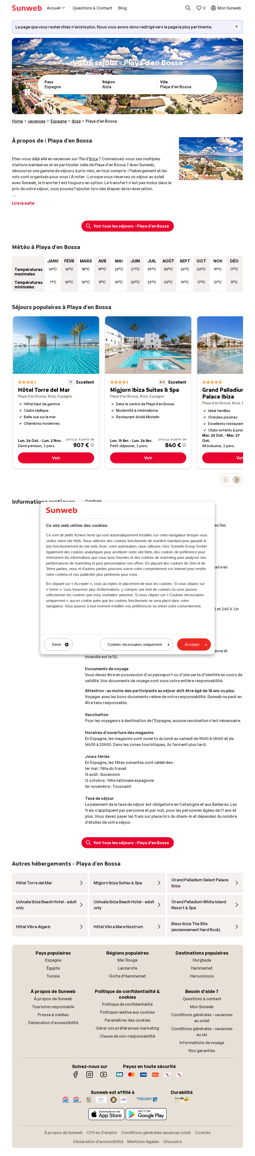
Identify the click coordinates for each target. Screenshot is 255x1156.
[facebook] (76, 1076)
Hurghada (202, 960)
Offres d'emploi (102, 1132)
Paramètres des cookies (127, 1020)
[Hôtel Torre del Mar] (56, 392)
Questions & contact (202, 998)
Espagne (53, 960)
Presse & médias (53, 1014)
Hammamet (202, 968)
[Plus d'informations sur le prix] (92, 445)
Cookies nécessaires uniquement (135, 644)
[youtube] (104, 1076)
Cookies (203, 1132)
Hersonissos (202, 976)
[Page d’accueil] (27, 8)
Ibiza (93, 158)
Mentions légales (143, 1141)
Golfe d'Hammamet (127, 976)
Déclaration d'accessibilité (53, 1022)
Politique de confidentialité (127, 1004)
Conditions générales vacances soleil (156, 1132)
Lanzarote (127, 968)
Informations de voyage (202, 1042)
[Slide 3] (215, 175)
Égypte (53, 968)
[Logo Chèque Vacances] (167, 1076)
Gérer (56, 644)
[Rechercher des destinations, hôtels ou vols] (188, 8)
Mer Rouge (127, 960)
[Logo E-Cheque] (179, 1076)
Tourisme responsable (53, 1006)
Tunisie (53, 976)
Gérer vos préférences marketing (127, 1028)
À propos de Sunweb (53, 998)
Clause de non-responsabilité (127, 1036)
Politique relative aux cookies (127, 1012)
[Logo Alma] (155, 1076)
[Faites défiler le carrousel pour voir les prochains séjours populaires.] (237, 480)
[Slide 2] (211, 175)
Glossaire (172, 1141)
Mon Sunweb (202, 1006)
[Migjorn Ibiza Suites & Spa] (148, 392)
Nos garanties (202, 1050)
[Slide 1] (207, 175)
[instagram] (90, 1076)
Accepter (192, 644)
